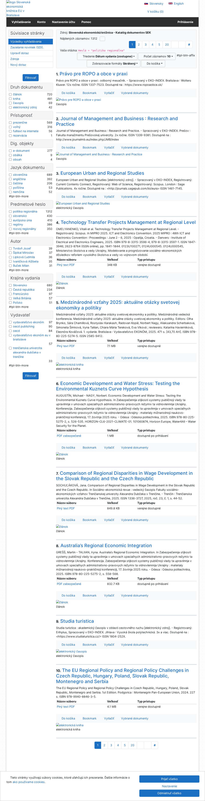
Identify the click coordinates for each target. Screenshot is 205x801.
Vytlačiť (108, 93)
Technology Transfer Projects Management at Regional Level (126, 222)
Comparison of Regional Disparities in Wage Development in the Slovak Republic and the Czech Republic (124, 476)
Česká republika (23, 289)
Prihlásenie (184, 22)
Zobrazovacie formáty (113, 63)
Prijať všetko (169, 779)
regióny (18, 224)
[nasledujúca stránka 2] (175, 44)
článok (17, 94)
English (178, 3)
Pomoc (86, 22)
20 (167, 44)
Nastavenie (169, 786)
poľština (18, 187)
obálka (17, 155)
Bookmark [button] (88, 93)
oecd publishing (23, 326)
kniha (16, 98)
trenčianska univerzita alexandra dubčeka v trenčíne (27, 352)
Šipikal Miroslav (23, 252)
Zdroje (14, 59)
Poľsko (17, 302)
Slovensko (20, 285)
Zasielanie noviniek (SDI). (27, 47)
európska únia (22, 220)
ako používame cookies (29, 782)
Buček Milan (21, 265)
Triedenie (107, 56)
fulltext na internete (25, 131)
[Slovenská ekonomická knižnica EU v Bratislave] (19, 8)
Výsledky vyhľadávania (25, 41)
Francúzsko (21, 293)
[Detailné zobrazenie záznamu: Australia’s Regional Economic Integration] (62, 602)
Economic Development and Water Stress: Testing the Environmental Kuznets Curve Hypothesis (118, 386)
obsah (17, 159)
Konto (41, 22)
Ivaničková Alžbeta (25, 261)
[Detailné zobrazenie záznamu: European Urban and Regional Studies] (83, 203)
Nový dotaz (18, 64)
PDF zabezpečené (69, 435)
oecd (16, 330)
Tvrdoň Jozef (22, 248)
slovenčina (20, 174)
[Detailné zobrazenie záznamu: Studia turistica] (71, 651)
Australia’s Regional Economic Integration (104, 545)
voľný (16, 127)
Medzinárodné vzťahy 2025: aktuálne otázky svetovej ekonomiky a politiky (118, 305)
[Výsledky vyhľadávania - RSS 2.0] (102, 39)
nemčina (18, 192)
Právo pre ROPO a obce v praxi (92, 74)
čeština (18, 183)
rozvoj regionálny (24, 228)
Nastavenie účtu (63, 22)
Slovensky (156, 3)
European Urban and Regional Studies (100, 173)
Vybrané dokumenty (134, 93)
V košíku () (155, 11)
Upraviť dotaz (19, 53)
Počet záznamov (156, 56)
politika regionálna (25, 211)
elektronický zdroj (25, 107)
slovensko (20, 215)
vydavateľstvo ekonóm (28, 322)
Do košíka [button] (67, 93)
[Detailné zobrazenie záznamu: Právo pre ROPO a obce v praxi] (78, 99)
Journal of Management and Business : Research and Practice (117, 121)
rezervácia (20, 135)
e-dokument (21, 150)
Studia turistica (75, 621)
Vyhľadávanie (21, 22)
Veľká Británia (22, 298)
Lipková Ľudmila (24, 257)
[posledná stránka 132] (182, 44)
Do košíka (152, 63)
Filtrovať (30, 77)
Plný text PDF (66, 264)
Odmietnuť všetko (169, 793)
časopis (18, 103)
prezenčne (20, 122)
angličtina (19, 179)
